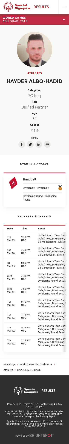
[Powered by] (42, 435)
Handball (29, 179)
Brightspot (49, 416)
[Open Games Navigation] (64, 19)
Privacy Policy (14, 404)
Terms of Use (31, 404)
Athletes (34, 73)
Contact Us (46, 404)
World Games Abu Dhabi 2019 (36, 364)
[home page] (26, 7)
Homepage (9, 364)
